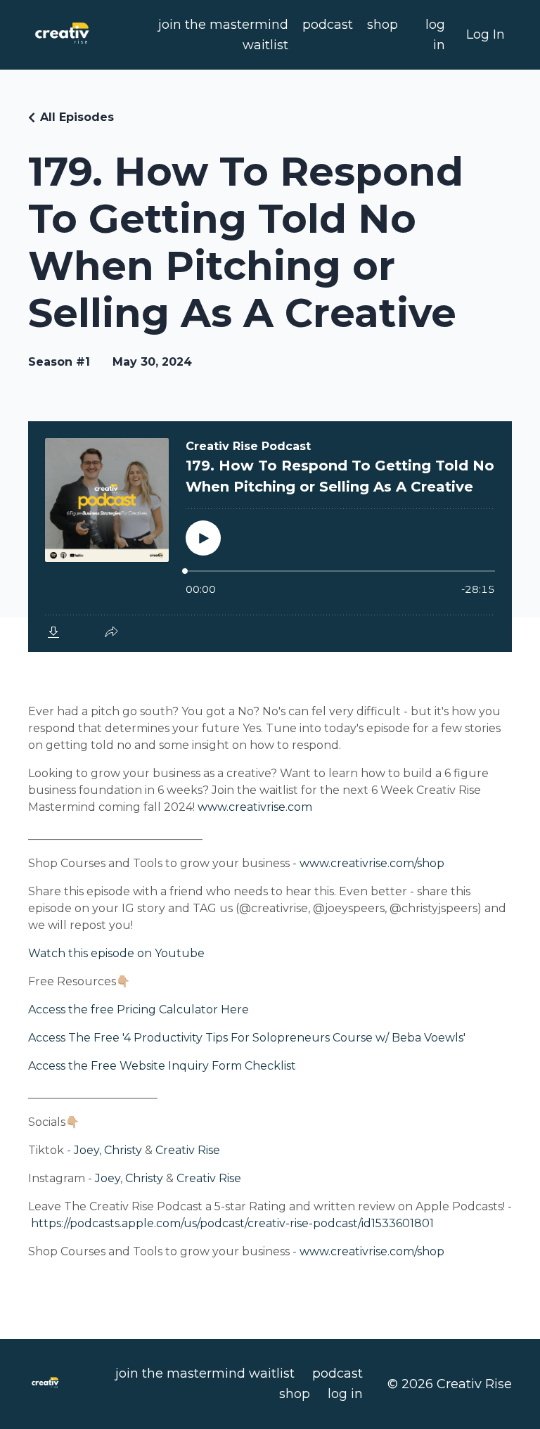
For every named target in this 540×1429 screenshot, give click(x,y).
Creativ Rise (187, 1150)
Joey (86, 1150)
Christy (123, 1150)
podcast (327, 24)
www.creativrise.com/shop (372, 863)
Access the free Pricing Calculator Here (138, 1009)
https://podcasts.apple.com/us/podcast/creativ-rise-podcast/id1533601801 (232, 1223)
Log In (485, 34)
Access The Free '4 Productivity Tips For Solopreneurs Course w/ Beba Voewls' (246, 1037)
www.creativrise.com (255, 807)
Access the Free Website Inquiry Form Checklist (162, 1065)
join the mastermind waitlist (223, 35)
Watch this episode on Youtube (116, 953)
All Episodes (77, 117)
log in (435, 35)
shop (382, 24)
